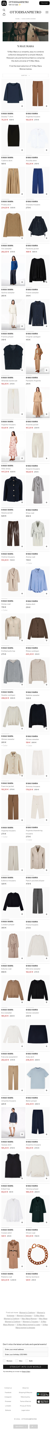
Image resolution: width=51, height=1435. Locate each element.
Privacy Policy (26, 1371)
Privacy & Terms (25, 1406)
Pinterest (8, 1401)
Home (17, 19)
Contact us (8, 1388)
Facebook (8, 1393)
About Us (25, 1388)
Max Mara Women (29, 1318)
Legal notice (25, 1410)
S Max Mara (7, 113)
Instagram (8, 1397)
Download (44, 3)
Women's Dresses (24, 1315)
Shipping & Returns (25, 1393)
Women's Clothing (27, 1312)
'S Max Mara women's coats (28, 1324)
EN (32, 1426)
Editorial (8, 1410)
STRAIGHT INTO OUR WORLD (25, 1367)
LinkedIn (8, 1406)
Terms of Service (25, 1401)
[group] (13, 95)
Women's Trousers (30, 1321)
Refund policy (25, 1397)
